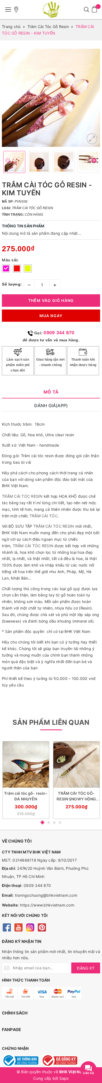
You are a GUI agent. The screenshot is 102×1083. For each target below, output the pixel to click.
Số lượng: (12, 284)
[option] (51, 98)
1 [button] (42, 822)
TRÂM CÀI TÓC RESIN (22, 496)
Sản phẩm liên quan (51, 722)
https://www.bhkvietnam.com (47, 905)
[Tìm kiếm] (86, 9)
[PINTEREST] (42, 927)
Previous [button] (8, 162)
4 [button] (60, 822)
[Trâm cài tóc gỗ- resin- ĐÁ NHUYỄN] (26, 764)
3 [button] (54, 822)
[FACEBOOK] (6, 927)
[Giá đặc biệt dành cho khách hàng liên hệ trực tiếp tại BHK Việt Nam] (16, 9)
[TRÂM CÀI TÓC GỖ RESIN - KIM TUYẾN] (91, 138)
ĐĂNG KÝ (85, 968)
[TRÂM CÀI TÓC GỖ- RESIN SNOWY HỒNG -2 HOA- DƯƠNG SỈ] (76, 764)
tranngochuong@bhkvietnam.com (46, 895)
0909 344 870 (59, 332)
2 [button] (48, 822)
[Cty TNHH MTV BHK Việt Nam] (51, 9)
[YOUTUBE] (18, 927)
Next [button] (94, 162)
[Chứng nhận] (20, 1060)
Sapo (64, 1078)
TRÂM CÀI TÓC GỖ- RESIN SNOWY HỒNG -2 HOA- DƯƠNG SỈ (76, 796)
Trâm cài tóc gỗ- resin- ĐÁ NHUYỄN (25, 796)
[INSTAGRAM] (30, 927)
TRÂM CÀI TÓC (44, 515)
